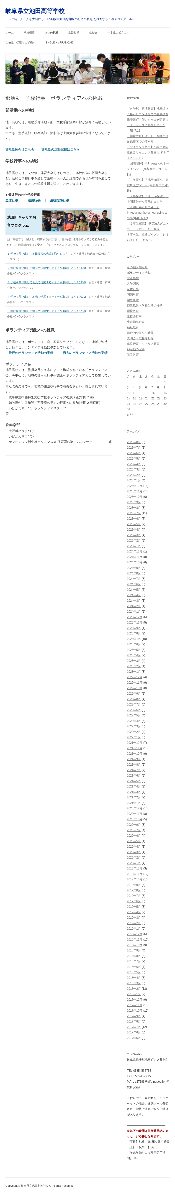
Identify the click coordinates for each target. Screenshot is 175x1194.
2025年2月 (134, 540)
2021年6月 (134, 775)
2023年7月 (134, 639)
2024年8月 (134, 573)
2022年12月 (134, 677)
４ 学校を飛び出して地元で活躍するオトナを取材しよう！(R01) (46, 296)
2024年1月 (134, 611)
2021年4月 (134, 786)
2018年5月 (134, 972)
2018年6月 (134, 967)
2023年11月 (134, 622)
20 (146, 398)
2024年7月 (134, 578)
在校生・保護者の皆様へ (20, 42)
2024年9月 (134, 568)
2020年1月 (134, 863)
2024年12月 (134, 551)
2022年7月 (134, 704)
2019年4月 (134, 912)
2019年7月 (134, 895)
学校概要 (29, 32)
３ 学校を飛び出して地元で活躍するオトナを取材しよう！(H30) (46, 282)
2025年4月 (134, 529)
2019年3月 (134, 917)
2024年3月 (134, 600)
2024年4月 (134, 595)
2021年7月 (134, 770)
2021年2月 (134, 797)
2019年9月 (134, 885)
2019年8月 (134, 890)
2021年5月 (134, 781)
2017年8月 (134, 1021)
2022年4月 (134, 721)
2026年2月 (134, 475)
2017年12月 (134, 999)
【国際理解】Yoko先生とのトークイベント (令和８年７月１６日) (148, 169)
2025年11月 (134, 491)
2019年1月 (134, 928)
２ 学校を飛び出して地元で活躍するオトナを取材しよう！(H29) (46, 268)
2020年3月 (134, 852)
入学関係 (133, 283)
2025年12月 (134, 486)
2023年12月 (134, 617)
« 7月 (130, 415)
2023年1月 (134, 671)
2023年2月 (134, 666)
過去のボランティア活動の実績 (85, 353)
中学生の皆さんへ (118, 32)
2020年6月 (134, 835)
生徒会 (93, 32)
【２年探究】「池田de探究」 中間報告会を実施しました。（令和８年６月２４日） (148, 201)
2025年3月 (134, 535)
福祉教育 (133, 327)
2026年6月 (134, 453)
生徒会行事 (134, 316)
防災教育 (133, 354)
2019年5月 (134, 906)
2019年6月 (134, 901)
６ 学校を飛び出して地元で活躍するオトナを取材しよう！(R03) (46, 311)
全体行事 (133, 289)
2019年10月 (134, 879)
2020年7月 (134, 830)
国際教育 (133, 294)
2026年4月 (134, 464)
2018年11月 (134, 939)
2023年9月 (134, 628)
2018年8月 (134, 956)
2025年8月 (134, 507)
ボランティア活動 (139, 272)
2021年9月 (134, 759)
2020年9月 (134, 824)
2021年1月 (134, 803)
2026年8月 (134, 442)
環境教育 (133, 311)
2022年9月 (134, 693)
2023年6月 (134, 644)
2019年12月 (134, 868)
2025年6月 (134, 518)
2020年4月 (134, 846)
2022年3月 (134, 726)
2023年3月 (134, 660)
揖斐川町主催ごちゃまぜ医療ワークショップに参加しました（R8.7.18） (147, 125)
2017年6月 (134, 1032)
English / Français (60, 42)
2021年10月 (134, 753)
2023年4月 (134, 655)
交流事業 (133, 278)
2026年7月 (134, 447)
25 (134, 404)
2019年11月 (134, 874)
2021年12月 (134, 742)
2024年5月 (134, 589)
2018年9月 (134, 950)
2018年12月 (134, 934)
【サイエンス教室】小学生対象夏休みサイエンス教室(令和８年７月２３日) (148, 152)
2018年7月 (134, 961)
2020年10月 (134, 819)
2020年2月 (134, 857)
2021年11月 (134, 748)
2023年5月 (134, 650)
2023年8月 (134, 633)
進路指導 (73, 32)
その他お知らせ (137, 267)
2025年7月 (134, 513)
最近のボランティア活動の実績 (31, 353)
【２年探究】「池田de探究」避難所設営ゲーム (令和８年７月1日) (148, 185)
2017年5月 (134, 1038)
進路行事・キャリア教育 (143, 343)
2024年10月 (134, 562)
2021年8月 (134, 764)
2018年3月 (134, 983)
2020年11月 (134, 814)
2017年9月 (134, 1016)
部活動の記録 (136, 349)
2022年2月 (134, 732)
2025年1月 (134, 546)
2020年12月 (134, 808)
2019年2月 (134, 923)
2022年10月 (134, 688)
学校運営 (133, 300)
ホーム (9, 32)
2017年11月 (134, 1005)
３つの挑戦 (51, 32)
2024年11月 (134, 557)
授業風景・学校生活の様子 (144, 305)
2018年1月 (134, 994)
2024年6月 (134, 584)
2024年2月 (134, 606)
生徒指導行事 (136, 322)
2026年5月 (134, 458)
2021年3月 (134, 792)
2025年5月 (134, 524)
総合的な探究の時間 (140, 333)
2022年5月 (134, 715)
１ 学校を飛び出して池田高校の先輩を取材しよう (37, 253)
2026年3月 (134, 469)
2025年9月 (134, 502)
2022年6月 (134, 710)
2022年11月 (134, 682)
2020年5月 (134, 841)
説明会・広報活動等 (140, 338)
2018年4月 (134, 977)
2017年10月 (134, 1010)
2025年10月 (134, 497)
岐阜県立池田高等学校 (35, 11)
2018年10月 (134, 945)
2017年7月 (134, 1027)
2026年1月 (134, 480)
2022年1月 (134, 737)
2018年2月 (134, 988)
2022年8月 (134, 699)
